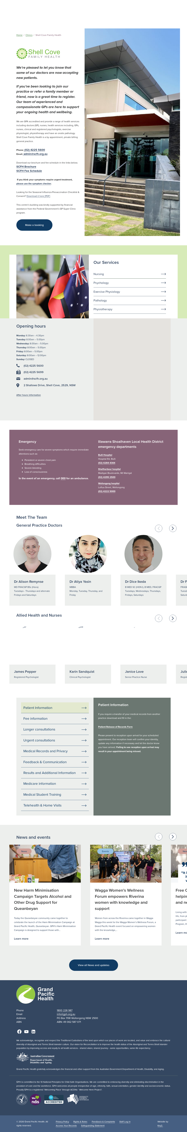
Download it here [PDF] (38, 196)
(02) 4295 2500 (106, 477)
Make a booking (34, 225)
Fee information (35, 718)
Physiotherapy (103, 309)
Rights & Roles (80, 1121)
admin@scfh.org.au (35, 154)
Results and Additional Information (49, 772)
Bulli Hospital (105, 455)
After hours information (28, 395)
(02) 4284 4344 (106, 462)
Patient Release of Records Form (115, 726)
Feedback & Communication (45, 762)
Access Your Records (66, 1125)
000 (63, 478)
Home (19, 35)
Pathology (100, 300)
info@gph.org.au (66, 1014)
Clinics (29, 35)
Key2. (160, 1125)
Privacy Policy (62, 1121)
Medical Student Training (42, 794)
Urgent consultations (39, 740)
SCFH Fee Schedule (29, 171)
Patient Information (37, 707)
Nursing (99, 274)
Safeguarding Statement (92, 1125)
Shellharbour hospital (109, 469)
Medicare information (39, 783)
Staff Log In (124, 1121)
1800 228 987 (64, 1010)
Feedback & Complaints (103, 1121)
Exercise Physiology (107, 291)
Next (172, 528)
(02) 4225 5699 (34, 372)
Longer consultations (39, 729)
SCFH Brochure (26, 167)
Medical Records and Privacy (45, 751)
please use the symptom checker (33, 183)
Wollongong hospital (109, 483)
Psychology (101, 283)
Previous (158, 528)
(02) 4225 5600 (34, 150)
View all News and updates (93, 965)
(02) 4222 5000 (106, 491)
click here (144, 777)
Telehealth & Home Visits (42, 805)
